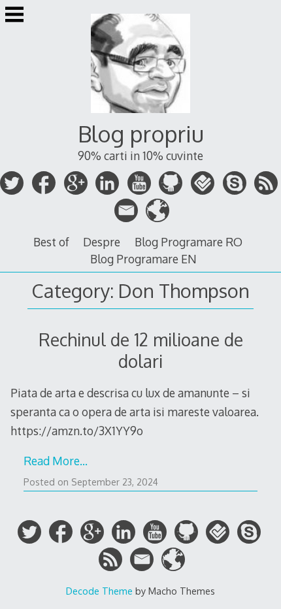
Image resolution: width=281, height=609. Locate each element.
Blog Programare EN (143, 259)
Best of (51, 242)
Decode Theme (99, 591)
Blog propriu (141, 134)
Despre (101, 242)
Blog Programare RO (188, 242)
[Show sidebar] (14, 15)
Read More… (56, 460)
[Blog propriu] (140, 115)
